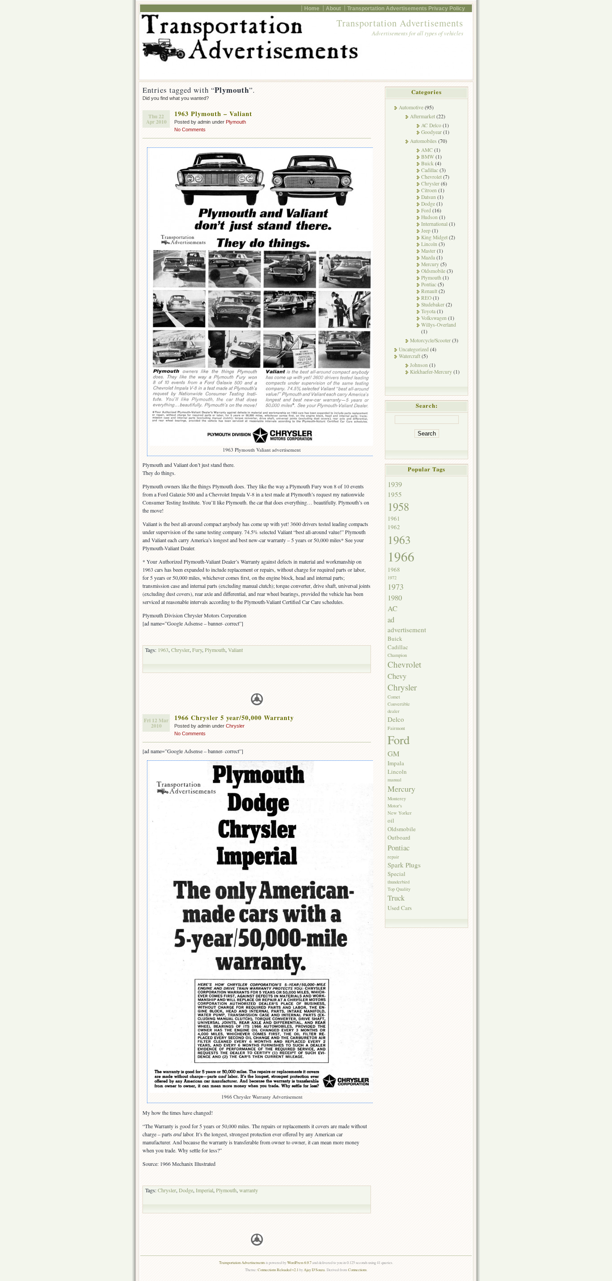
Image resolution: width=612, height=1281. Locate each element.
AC (392, 608)
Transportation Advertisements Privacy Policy (406, 8)
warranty (248, 1190)
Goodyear (431, 132)
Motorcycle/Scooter (430, 340)
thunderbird (398, 882)
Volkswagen (434, 318)
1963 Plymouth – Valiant (213, 113)
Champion (397, 655)
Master (428, 250)
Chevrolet (431, 176)
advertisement (407, 629)
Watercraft (409, 356)
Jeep (426, 230)
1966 (401, 556)
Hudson (429, 217)
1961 (394, 518)
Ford (426, 210)
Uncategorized (414, 349)
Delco (396, 719)
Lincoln (429, 244)
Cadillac (429, 170)
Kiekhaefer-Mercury (431, 371)
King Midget (434, 237)
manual (394, 779)
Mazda (428, 257)
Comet (394, 697)
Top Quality (399, 889)
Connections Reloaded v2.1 (278, 1269)
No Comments (190, 129)
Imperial (204, 1190)
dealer (394, 711)
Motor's (395, 805)
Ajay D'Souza (314, 1269)
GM (394, 753)
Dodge (186, 1190)
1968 (394, 569)
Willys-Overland (438, 324)
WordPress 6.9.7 (299, 1262)
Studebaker (432, 304)
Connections (357, 1269)
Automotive (411, 107)
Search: (427, 405)
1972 (392, 577)
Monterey (397, 798)
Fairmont (396, 728)
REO (426, 297)
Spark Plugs (404, 864)
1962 (394, 527)
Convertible (399, 704)
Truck (396, 898)
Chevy (397, 676)
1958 (398, 506)
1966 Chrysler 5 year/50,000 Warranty (234, 717)
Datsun (428, 197)
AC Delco (431, 125)
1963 (163, 649)
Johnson (419, 365)
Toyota (428, 311)
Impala (396, 763)
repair (393, 857)
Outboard (399, 837)
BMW (427, 156)
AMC (427, 150)
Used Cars (400, 908)
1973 (396, 586)
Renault (429, 291)
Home (311, 8)
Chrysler (180, 649)
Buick (427, 163)
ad (391, 619)
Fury (197, 649)
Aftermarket (422, 116)
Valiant (235, 649)
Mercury (430, 264)
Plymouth (236, 122)
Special (396, 874)
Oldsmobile (433, 270)
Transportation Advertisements (399, 23)
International (434, 223)
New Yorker (400, 813)
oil (391, 820)
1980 (395, 597)
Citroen (429, 190)
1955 (395, 494)
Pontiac (428, 284)
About (333, 8)
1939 (395, 484)
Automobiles (423, 141)
